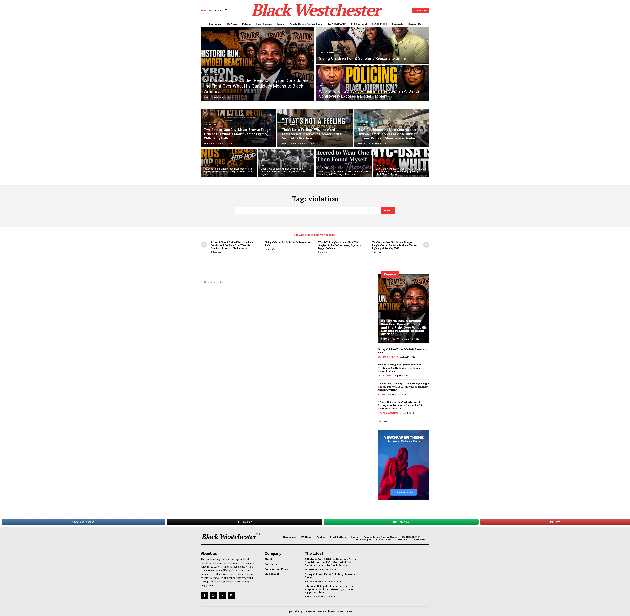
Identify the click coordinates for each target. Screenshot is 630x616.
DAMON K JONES (390, 339)
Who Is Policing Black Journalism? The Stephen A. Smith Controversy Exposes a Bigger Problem (339, 245)
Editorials (266, 165)
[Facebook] (204, 595)
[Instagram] (213, 595)
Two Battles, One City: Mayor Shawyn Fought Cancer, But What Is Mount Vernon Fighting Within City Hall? (394, 245)
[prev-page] (204, 245)
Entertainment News (212, 165)
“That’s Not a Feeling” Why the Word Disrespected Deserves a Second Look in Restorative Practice (400, 405)
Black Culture (326, 86)
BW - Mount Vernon (328, 53)
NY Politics (381, 165)
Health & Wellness (290, 125)
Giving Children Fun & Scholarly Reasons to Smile (287, 244)
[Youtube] (231, 595)
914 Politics (210, 125)
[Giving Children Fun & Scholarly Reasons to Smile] (372, 45)
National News (212, 74)
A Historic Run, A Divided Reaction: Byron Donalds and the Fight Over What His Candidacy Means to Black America (232, 245)
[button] (222, 10)
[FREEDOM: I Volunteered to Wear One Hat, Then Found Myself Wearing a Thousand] (344, 163)
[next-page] (426, 245)
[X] (222, 595)
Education (363, 125)
